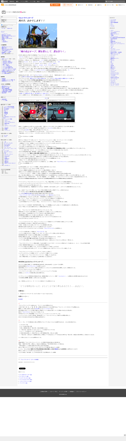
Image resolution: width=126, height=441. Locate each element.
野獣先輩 (6, 162)
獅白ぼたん (113, 68)
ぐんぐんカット (62, 276)
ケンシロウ (6, 146)
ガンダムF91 (113, 19)
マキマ (5, 136)
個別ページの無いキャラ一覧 (9, 70)
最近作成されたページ (6, 86)
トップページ (4, 33)
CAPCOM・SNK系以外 (7, 62)
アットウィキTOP (63, 391)
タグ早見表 (4, 72)
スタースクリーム (114, 54)
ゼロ (59, 61)
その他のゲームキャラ (7, 63)
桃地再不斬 (113, 41)
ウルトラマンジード (61, 161)
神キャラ (6, 110)
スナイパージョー (114, 36)
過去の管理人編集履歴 (7, 89)
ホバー (112, 24)
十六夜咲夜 (6, 108)
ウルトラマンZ (40, 231)
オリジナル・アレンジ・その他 (9, 68)
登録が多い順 (9, 28)
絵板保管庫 (4, 99)
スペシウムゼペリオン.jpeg (25, 379)
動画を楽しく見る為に (6, 34)
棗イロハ (112, 59)
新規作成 (90, 5)
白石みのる (7, 156)
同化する (43, 78)
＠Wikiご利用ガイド (6, 50)
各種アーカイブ (5, 58)
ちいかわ (6, 135)
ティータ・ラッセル (8, 142)
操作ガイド (80, 5)
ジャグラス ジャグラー (40, 70)
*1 (68, 70)
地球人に (61, 78)
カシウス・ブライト (9, 154)
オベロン (112, 69)
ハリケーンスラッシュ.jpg (25, 381)
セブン (40, 61)
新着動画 (3, 78)
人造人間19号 (7, 145)
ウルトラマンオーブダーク (26, 195)
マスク (112, 63)
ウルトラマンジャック (32, 266)
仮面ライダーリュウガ (115, 53)
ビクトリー (35, 61)
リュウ (6, 120)
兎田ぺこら (113, 66)
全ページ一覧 (110, 5)
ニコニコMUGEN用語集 (9, 106)
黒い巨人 (51, 195)
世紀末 (56, 349)
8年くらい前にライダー (28, 76)
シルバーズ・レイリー (115, 49)
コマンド (28, 272)
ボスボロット (7, 165)
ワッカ (112, 46)
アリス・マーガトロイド (10, 122)
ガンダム (112, 57)
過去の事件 (4, 92)
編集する (99, 5)
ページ (11, 25)
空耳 (111, 40)
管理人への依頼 (5, 37)
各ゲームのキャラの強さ (9, 107)
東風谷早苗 (7, 123)
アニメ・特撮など (6, 65)
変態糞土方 (7, 158)
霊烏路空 (6, 128)
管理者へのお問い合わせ (7, 38)
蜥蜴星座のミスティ (115, 58)
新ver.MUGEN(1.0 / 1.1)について (9, 36)
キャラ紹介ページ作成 (6, 51)
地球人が (32, 78)
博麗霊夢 (6, 112)
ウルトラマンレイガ (48, 228)
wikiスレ (4, 40)
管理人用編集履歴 (5, 88)
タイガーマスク (114, 76)
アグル (49, 65)
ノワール (38, 195)
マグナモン (113, 71)
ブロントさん (7, 121)
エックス (26, 61)
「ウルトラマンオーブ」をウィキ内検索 (29, 359)
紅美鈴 (6, 129)
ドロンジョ (113, 81)
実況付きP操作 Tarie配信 (116, 52)
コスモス (41, 65)
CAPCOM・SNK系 (6, 61)
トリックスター (46, 308)
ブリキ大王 (113, 75)
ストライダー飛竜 (8, 119)
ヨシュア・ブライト (8, 151)
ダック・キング (7, 144)
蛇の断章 (21, 299)
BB (5, 153)
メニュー (3, 31)
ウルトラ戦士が (55, 78)
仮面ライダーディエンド (116, 42)
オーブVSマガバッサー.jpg (25, 374)
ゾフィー (50, 63)
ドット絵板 (5, 100)
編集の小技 (4, 48)
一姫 (5, 141)
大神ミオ (6, 160)
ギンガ (21, 56)
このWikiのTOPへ (44, 391)
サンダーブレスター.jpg (24, 378)
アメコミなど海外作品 (7, 66)
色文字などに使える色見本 (7, 49)
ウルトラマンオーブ (26, 18)
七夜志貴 (6, 113)
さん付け (27, 129)
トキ (5, 111)
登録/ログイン (121, 5)
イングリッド (7, 130)
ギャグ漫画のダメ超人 (27, 193)
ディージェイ (7, 155)
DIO (5, 115)
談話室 (3, 39)
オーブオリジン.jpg (23, 376)
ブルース (6, 159)
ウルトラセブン (38, 75)
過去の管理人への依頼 (7, 90)
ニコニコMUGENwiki (10, 5)
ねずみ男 (37, 308)
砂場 (3, 53)
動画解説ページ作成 (6, 52)
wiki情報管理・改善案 (6, 91)
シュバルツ (42, 195)
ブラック (34, 195)
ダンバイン (113, 48)
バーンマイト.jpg (23, 383)
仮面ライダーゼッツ (115, 33)
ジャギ (5, 114)
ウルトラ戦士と (37, 78)
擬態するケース (66, 78)
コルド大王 (6, 150)
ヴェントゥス (113, 70)
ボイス (46, 98)
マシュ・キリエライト (115, 31)
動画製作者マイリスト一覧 (7, 80)
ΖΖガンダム (113, 21)
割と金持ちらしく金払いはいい (42, 93)
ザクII (6, 157)
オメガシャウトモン (115, 72)
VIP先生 (112, 65)
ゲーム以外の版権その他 (8, 67)
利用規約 (72, 391)
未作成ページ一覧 (5, 87)
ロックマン (113, 55)
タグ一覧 (3, 28)
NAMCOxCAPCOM (115, 77)
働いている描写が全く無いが (27, 93)
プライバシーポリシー (81, 391)
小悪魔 (112, 35)
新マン (55, 63)
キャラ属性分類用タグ (6, 73)
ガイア (45, 65)
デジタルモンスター (115, 74)
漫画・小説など (6, 64)
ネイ (111, 23)
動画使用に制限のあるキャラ (8, 71)
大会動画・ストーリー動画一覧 (8, 79)
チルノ (6, 124)
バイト (43, 95)
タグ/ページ (5, 25)
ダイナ (36, 65)
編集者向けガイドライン (7, 46)
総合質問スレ (5, 41)
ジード (42, 60)
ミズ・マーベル (7, 147)
